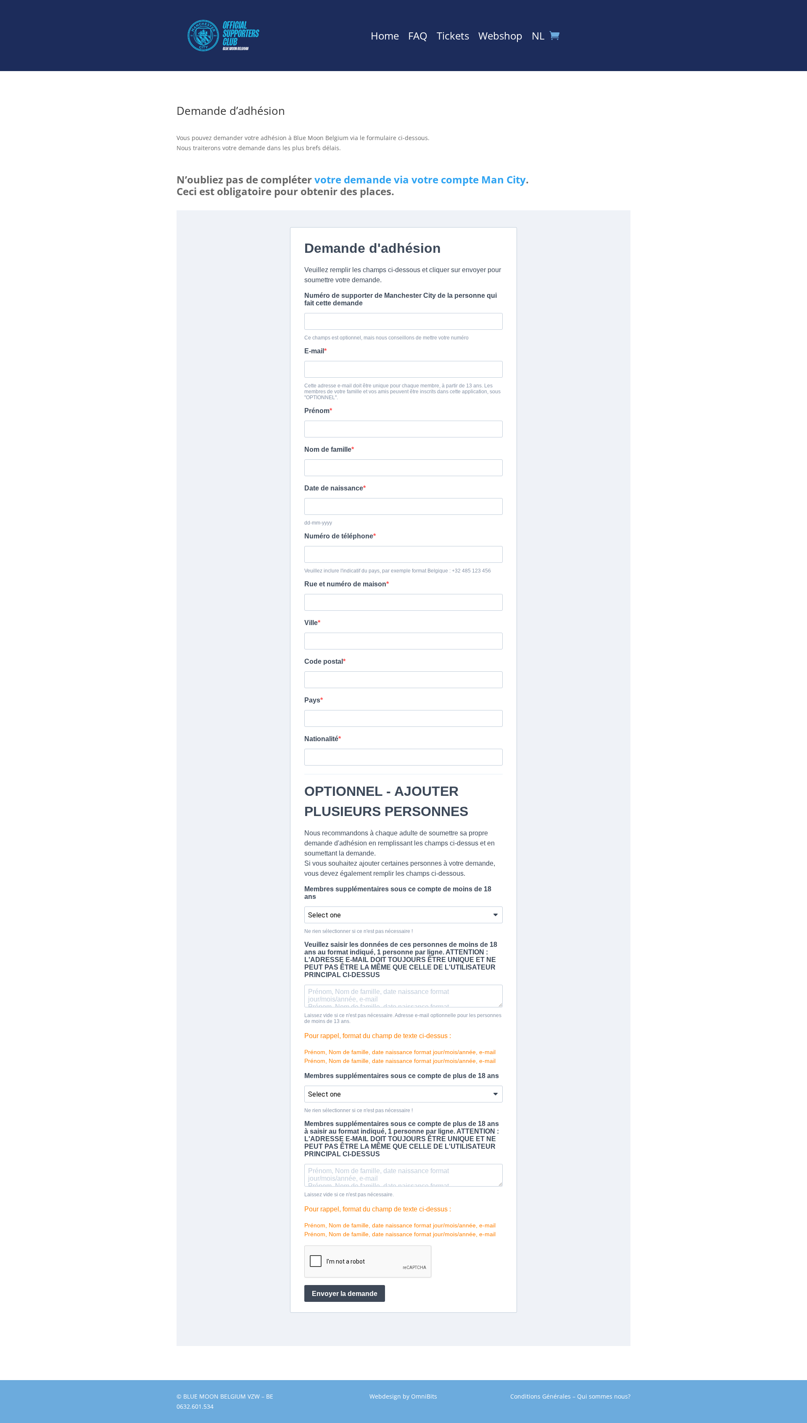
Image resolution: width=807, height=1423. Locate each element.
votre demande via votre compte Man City (420, 179)
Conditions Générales (540, 1396)
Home (385, 37)
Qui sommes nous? (603, 1396)
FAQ (417, 37)
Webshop (500, 37)
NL (538, 37)
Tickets (453, 37)
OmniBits (424, 1396)
